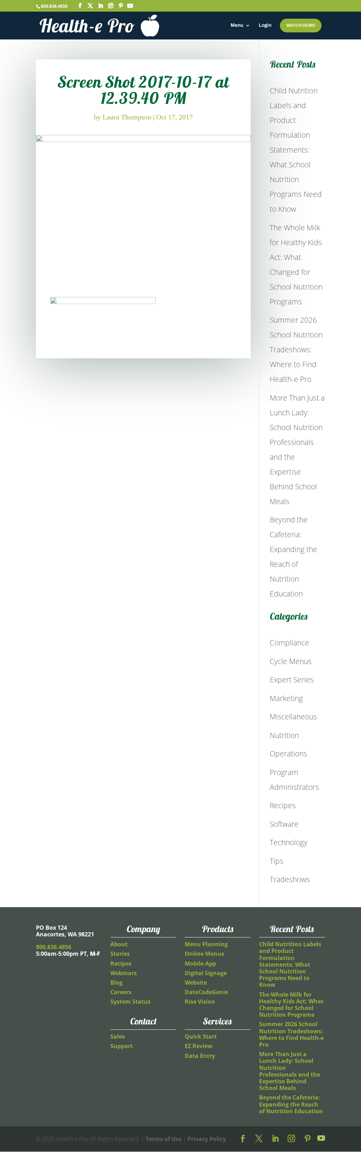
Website (196, 982)
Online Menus (204, 954)
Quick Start (201, 1036)
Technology (288, 842)
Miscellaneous (293, 716)
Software (284, 824)
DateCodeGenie (206, 992)
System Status (130, 1001)
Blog (116, 982)
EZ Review (199, 1046)
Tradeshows (290, 879)
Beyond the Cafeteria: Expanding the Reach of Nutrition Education (291, 1104)
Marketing (286, 698)
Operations (288, 753)
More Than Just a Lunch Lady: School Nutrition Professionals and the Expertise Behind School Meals (289, 1071)
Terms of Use (164, 1139)
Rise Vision (200, 1001)
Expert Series (292, 680)
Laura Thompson (127, 117)
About (119, 944)
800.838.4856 (54, 6)
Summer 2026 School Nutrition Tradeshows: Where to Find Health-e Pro (296, 349)
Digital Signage (206, 973)
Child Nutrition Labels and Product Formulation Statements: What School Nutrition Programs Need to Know (296, 150)
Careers (120, 992)
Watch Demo (300, 25)
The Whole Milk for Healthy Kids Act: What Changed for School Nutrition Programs (291, 1005)
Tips (276, 861)
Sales (117, 1036)
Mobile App (200, 963)
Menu (237, 25)
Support (121, 1046)
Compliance (289, 643)
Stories (120, 954)
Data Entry (200, 1056)
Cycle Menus (291, 661)
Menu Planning (206, 944)
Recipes (283, 805)
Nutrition (284, 735)
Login (265, 25)
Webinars (123, 973)
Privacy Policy (207, 1139)
